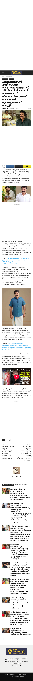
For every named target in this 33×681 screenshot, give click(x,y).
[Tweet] (18, 166)
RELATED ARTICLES (8, 485)
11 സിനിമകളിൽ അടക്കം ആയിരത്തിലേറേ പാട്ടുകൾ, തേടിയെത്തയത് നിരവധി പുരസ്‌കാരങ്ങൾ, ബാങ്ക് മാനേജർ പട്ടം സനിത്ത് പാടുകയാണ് (24, 453)
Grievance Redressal (14, 676)
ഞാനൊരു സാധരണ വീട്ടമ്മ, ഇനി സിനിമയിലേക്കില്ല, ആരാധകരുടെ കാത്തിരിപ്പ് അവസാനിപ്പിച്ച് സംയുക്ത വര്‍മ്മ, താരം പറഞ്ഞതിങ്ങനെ (9, 453)
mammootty (23, 440)
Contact (22, 676)
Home (3, 76)
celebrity (8, 440)
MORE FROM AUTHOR (21, 485)
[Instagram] (16, 666)
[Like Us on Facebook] (27, 166)
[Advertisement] (16, 17)
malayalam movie (15, 440)
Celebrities (11, 79)
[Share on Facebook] (10, 166)
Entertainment (9, 76)
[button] (2, 72)
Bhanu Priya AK (6, 108)
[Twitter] (20, 666)
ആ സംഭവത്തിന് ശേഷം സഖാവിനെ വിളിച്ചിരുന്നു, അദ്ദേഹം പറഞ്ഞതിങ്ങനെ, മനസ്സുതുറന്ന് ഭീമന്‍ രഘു (16, 261)
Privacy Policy (12, 674)
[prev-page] (3, 639)
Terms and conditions (22, 674)
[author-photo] (16, 474)
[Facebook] (12, 666)
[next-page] (5, 639)
